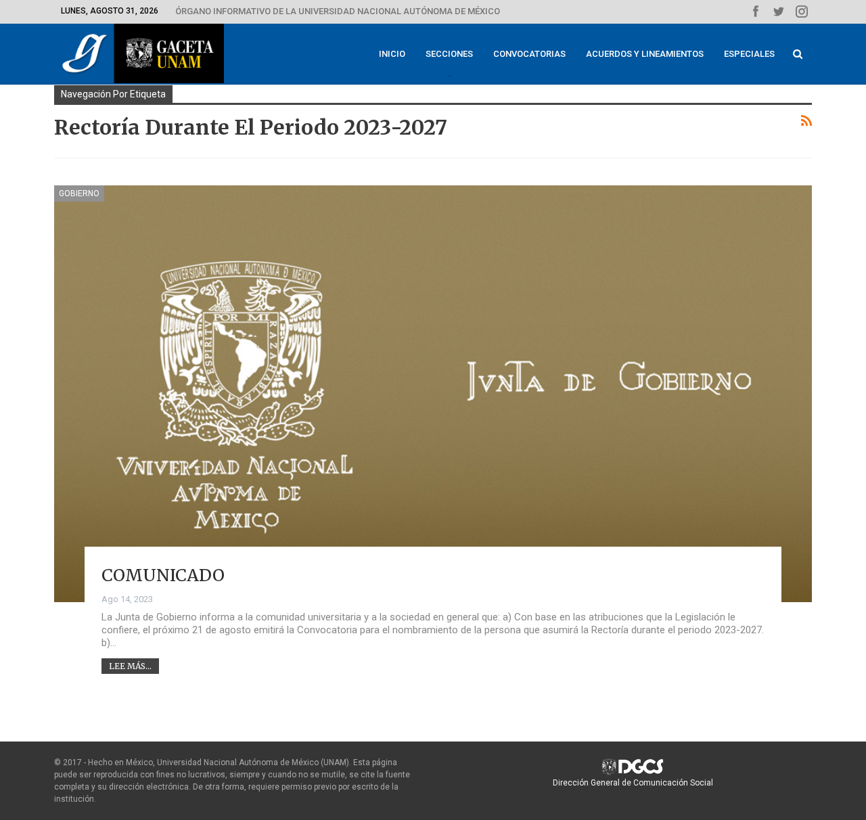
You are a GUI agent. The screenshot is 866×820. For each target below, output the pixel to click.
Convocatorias (529, 54)
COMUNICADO (163, 575)
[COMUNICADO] (433, 393)
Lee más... (130, 666)
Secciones (449, 54)
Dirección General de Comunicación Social (633, 783)
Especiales (749, 54)
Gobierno (79, 193)
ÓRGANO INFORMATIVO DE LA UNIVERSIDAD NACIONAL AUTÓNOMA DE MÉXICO (337, 11)
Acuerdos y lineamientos (645, 54)
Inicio (392, 54)
